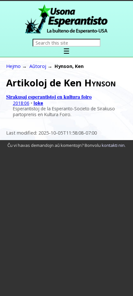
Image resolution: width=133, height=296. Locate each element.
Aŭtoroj (37, 66)
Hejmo (13, 66)
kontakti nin (113, 145)
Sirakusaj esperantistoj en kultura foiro (49, 96)
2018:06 (21, 103)
